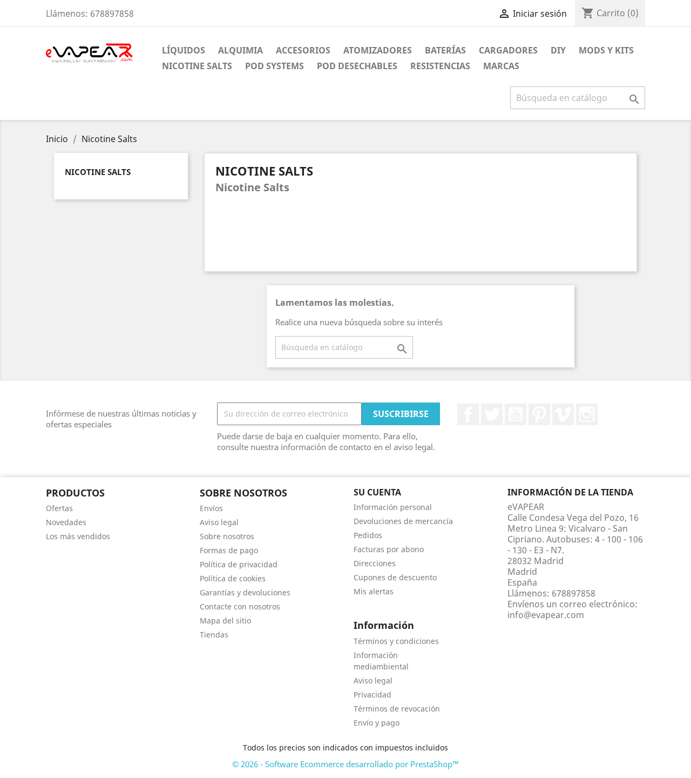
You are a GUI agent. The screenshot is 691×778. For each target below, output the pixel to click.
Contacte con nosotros (240, 606)
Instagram (587, 414)
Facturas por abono (389, 549)
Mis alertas (374, 591)
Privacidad (372, 694)
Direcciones (375, 563)
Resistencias (440, 66)
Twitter (492, 414)
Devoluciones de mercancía (403, 521)
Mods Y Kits (606, 50)
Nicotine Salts (197, 66)
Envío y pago (376, 722)
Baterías (445, 50)
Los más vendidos (78, 536)
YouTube (515, 414)
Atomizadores (377, 50)
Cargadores (508, 50)
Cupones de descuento (395, 577)
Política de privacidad (238, 564)
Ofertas (59, 508)
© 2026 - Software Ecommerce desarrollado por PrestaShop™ (345, 764)
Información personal (393, 507)
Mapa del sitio (225, 620)
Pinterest (539, 414)
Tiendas (214, 634)
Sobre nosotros (227, 536)
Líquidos (183, 50)
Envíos (211, 508)
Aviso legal (219, 522)
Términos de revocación (397, 708)
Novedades (66, 522)
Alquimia (240, 50)
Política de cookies (233, 578)
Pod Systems (274, 66)
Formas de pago (229, 550)
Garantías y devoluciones (245, 592)
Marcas (501, 66)
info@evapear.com (545, 615)
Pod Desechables (357, 66)
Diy (558, 50)
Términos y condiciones (396, 641)
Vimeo (563, 414)
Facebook (468, 414)
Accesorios (303, 50)
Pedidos (368, 535)
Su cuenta (377, 492)
